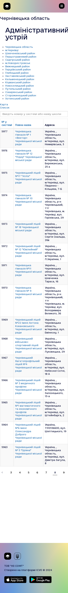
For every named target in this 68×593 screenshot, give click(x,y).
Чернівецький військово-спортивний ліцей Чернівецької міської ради (28, 345)
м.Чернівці (11, 50)
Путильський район (18, 88)
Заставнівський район (19, 76)
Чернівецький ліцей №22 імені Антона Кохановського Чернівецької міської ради (28, 326)
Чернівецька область (19, 47)
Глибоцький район (17, 72)
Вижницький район (17, 66)
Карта (4, 104)
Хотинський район (17, 98)
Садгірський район (17, 59)
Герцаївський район (18, 69)
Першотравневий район (20, 56)
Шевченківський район (20, 53)
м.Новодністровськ (17, 63)
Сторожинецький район (20, 95)
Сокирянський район (18, 92)
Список (4, 107)
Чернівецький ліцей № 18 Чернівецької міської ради (27, 227)
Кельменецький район (19, 79)
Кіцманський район (17, 82)
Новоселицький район (19, 85)
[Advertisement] (34, 509)
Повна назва (23, 125)
